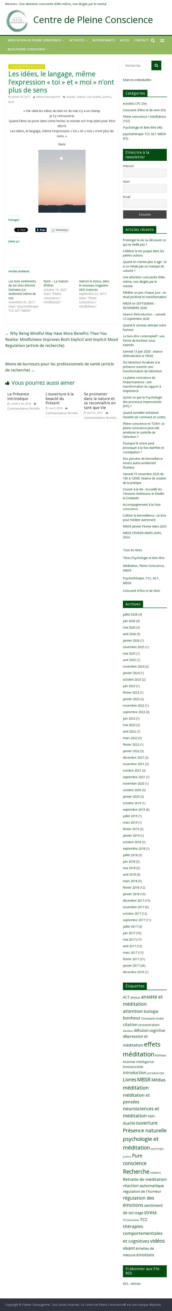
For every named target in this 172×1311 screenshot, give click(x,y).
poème (106, 97)
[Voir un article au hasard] (162, 40)
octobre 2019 (132, 803)
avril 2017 (129, 946)
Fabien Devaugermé (48, 97)
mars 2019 (130, 822)
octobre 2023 (132, 679)
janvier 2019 (131, 835)
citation (81, 97)
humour (160, 1055)
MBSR (144, 1079)
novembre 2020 (133, 783)
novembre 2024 (133, 666)
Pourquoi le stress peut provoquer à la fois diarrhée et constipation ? (143, 447)
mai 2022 (129, 725)
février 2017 (131, 959)
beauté (70, 97)
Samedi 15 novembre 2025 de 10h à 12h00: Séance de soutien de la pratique (144, 478)
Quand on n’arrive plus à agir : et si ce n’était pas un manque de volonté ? (145, 266)
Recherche (136, 1171)
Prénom (128, 166)
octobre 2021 (132, 770)
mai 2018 (129, 868)
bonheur (131, 1018)
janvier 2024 (131, 673)
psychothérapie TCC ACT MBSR (144, 134)
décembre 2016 (133, 972)
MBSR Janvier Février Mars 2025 (145, 526)
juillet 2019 (130, 816)
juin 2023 (129, 686)
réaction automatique (143, 1185)
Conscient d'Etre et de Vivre (141, 591)
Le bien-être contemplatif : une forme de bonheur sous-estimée (144, 340)
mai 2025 (129, 653)
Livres (129, 1079)
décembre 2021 (133, 757)
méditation (136, 1087)
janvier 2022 (131, 751)
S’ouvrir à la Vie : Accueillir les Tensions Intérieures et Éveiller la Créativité (143, 493)
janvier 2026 (131, 640)
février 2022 (131, 744)
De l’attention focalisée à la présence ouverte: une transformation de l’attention (142, 366)
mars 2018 (130, 881)
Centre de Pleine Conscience (93, 19)
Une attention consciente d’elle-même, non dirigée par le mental (62, 4)
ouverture (147, 1123)
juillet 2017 (130, 926)
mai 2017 (129, 939)
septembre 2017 (134, 920)
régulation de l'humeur (142, 1191)
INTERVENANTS (103, 40)
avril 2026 (129, 634)
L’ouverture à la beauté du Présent (60, 398)
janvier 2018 (131, 894)
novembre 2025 (133, 647)
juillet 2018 (130, 855)
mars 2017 (130, 952)
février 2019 (131, 829)
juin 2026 (129, 621)
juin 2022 (129, 718)
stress (150, 1212)
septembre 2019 (134, 809)
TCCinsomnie (131, 1220)
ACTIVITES (76, 40)
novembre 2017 (133, 907)
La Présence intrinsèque (18, 396)
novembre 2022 (133, 705)
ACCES (124, 40)
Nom (126, 182)
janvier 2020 (131, 796)
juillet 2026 (130, 614)
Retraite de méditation (145, 1179)
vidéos (157, 1240)
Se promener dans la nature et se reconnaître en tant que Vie (100, 400)
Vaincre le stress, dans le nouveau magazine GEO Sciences (94, 285)
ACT (126, 997)
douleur (128, 1031)
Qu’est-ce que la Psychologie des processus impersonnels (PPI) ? (142, 401)
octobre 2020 (132, 790)
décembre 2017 (133, 900)
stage (138, 1213)
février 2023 (131, 692)
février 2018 (131, 887)
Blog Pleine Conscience (26, 49)
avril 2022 (129, 731)
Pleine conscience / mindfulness (144, 116)
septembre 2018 (134, 848)
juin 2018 (129, 861)
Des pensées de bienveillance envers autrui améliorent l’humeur (143, 463)
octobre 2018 (132, 842)
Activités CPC (132, 103)
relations (155, 1172)
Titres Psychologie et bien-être (143, 558)
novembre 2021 (133, 764)
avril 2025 (129, 660)
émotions (145, 1254)
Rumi (11, 102)
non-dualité (94, 97)
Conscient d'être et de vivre (26, 66)
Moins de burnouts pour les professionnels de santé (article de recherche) (59, 366)
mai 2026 (129, 627)
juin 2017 (129, 933)
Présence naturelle (145, 1130)
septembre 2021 (134, 777)
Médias (158, 1080)
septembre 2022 (134, 712)
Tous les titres (132, 550)
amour (135, 997)
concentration (149, 1025)
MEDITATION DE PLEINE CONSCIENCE (34, 40)
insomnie (129, 1062)
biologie (151, 1011)
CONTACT (141, 40)
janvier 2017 (131, 965)
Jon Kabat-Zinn (155, 1073)
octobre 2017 (132, 913)
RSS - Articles (132, 1284)
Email (126, 197)
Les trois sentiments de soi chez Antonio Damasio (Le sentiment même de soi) (22, 289)
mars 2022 (130, 738)
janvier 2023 (131, 699)
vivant (129, 1248)
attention (133, 1011)
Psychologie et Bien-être (139, 127)
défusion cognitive (149, 1030)
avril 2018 (129, 874)
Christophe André (152, 1018)
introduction (134, 1072)
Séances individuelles (137, 80)
